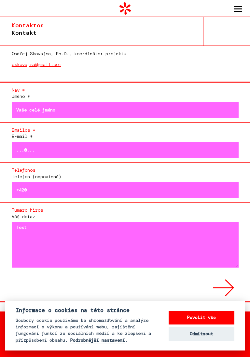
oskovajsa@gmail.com (36, 64)
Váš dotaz (27, 213)
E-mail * (23, 133)
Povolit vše (201, 317)
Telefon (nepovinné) (36, 173)
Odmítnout (201, 334)
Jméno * (21, 93)
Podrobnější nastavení (97, 340)
